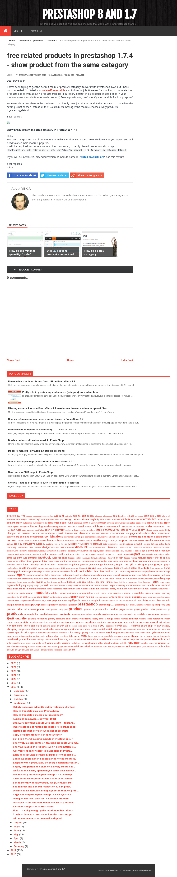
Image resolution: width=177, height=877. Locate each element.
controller (69, 540)
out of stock (124, 597)
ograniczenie (13, 597)
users (28, 643)
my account (106, 593)
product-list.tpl (163, 609)
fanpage (104, 558)
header (118, 568)
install (76, 575)
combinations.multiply (95, 537)
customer (72, 543)
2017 (14, 850)
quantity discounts (56, 619)
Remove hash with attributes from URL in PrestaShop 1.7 (41, 381)
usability (16, 643)
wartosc (31, 647)
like (97, 582)
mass (129, 585)
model (167, 589)
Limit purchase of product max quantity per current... (44, 778)
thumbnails (165, 636)
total (54, 639)
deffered (154, 544)
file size (16, 561)
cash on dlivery (72, 530)
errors (94, 554)
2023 (14, 671)
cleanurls (104, 533)
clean (75, 533)
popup (35, 604)
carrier (148, 526)
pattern (37, 600)
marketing (120, 585)
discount (81, 547)
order (74, 596)
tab (71, 636)
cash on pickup (87, 530)
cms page (130, 533)
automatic (27, 523)
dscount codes (14, 554)
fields (9, 561)
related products (86, 622)
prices (40, 609)
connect (12, 540)
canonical (110, 526)
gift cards (135, 564)
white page (57, 647)
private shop (57, 609)
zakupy (18, 650)
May (16, 834)
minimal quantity (108, 589)
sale (33, 626)
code (144, 533)
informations (38, 575)
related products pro (92, 157)
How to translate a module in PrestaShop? (38, 714)
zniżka (65, 650)
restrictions (134, 622)
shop (21, 629)
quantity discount (37, 619)
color (9, 537)
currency (40, 544)
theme (135, 636)
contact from (31, 540)
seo (102, 625)
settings (135, 626)
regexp (10, 622)
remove (111, 622)
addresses (107, 516)
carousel (131, 526)
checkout (35, 533)
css (15, 544)
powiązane (64, 605)
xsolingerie (136, 647)
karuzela (22, 578)
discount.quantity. (97, 547)
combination (37, 537)
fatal (110, 558)
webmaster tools (44, 647)
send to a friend (91, 626)
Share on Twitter (57, 175)
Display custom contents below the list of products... (44, 802)
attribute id (136, 519)
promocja (76, 614)
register (24, 622)
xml (128, 646)
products (68, 75)
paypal (67, 600)
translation (92, 639)
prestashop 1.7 (106, 605)
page (150, 597)
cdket (134, 530)
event (101, 554)
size (82, 629)
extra (167, 554)
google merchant (28, 568)
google (158, 564)
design (46, 547)
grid (63, 568)
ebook (38, 554)
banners (110, 523)
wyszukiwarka (118, 647)
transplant (116, 639)
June (17, 830)
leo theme (52, 582)
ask (61, 519)
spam (149, 629)
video (100, 643)
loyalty (22, 585)
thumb (156, 636)
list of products (130, 582)
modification (12, 593)
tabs (84, 636)
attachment (105, 519)
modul (22, 593)
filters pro (58, 561)
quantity (21, 618)
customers (85, 543)
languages (11, 582)
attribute (125, 519)
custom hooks (60, 544)
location (147, 582)
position (53, 605)
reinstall (52, 622)
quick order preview (75, 619)
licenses (81, 581)
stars (91, 633)
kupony (131, 578)
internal (116, 575)
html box (99, 571)
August (18, 822)
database (97, 544)
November (20, 695)
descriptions (35, 547)
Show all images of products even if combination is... (44, 746)
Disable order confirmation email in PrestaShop (36, 440)
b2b (45, 523)
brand (81, 526)
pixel (158, 600)
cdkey (141, 529)
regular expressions (39, 622)
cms (121, 533)
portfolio (45, 605)
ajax (159, 516)
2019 (14, 683)
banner (102, 523)
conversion (80, 540)
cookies (97, 540)
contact (21, 540)
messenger (69, 589)
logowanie (12, 585)
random (102, 619)
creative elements (154, 540)
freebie (19, 565)
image (167, 571)
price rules (30, 609)
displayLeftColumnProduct (19, 551)
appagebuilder (52, 519)
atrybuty (94, 519)
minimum (122, 589)
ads (132, 516)
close (115, 533)
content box (44, 540)
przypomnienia (126, 614)
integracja (95, 575)
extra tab (11, 558)
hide (146, 567)
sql (69, 632)
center (161, 530)
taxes (100, 636)
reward (154, 622)
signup (67, 629)
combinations (53, 536)
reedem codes (145, 619)
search (60, 626)
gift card (123, 564)
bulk (94, 526)
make (75, 585)
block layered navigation (18, 526)
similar (76, 629)
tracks (72, 639)
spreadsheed (52, 633)
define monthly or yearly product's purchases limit (42, 782)
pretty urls (164, 605)
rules (27, 626)
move (63, 593)
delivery (11, 547)
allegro (24, 519)
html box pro (112, 571)
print (48, 609)
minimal (95, 588)
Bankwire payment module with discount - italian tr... (44, 722)
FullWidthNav (64, 565)
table (77, 636)
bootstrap (53, 526)
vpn (168, 643)
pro (66, 609)
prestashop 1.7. (122, 605)
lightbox (91, 582)
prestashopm (136, 605)
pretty (156, 605)
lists (140, 582)
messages (57, 589)
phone (92, 600)
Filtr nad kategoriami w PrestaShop (33, 806)
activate (68, 516)
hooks (82, 571)
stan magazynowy (80, 633)
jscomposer (12, 578)
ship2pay (166, 626)
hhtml (140, 568)
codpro (167, 533)
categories (112, 529)
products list (31, 614)
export (135, 554)
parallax (10, 600)
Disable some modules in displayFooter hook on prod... (46, 790)
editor (45, 554)
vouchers (160, 643)
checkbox (25, 533)
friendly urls (37, 564)
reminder (102, 622)
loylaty (30, 585)
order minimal (87, 597)
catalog (99, 529)
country (113, 540)
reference (158, 619)
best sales (130, 523)
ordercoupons (101, 597)
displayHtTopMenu (161, 547)
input (53, 575)
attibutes (116, 519)
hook (74, 571)
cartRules (39, 530)
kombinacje (81, 578)
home (167, 568)
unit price (144, 639)
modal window (157, 589)
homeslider (65, 571)
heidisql (126, 568)
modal (145, 589)
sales (39, 626)
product (75, 609)
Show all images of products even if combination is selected (44, 482)
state (96, 633)
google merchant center (49, 568)
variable (57, 643)
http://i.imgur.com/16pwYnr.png (134, 571)
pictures (146, 600)
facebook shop (59, 558)
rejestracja (62, 622)
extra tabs (22, 558)
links (116, 582)
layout (39, 582)
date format (108, 544)
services (127, 626)
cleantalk (95, 533)
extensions (159, 554)
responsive (121, 622)
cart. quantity (28, 530)
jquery (167, 575)
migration (85, 589)
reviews (144, 622)
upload (162, 639)
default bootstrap (125, 544)
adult (146, 516)
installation (85, 575)
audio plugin (164, 519)
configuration (163, 537)
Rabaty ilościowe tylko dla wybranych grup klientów (44, 707)
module (41, 592)
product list (101, 609)
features (151, 558)
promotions (86, 614)
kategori (48, 578)
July (16, 826)
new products (126, 593)
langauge (145, 578)
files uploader (33, 561)
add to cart (79, 515)
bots (69, 526)
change (11, 533)
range (110, 619)
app (43, 519)
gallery (75, 564)
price (19, 609)
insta (59, 575)
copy (105, 540)
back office (53, 523)
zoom (72, 650)
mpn (74, 593)
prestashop (88, 604)
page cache (158, 597)
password (28, 600)
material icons (140, 585)
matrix (150, 585)
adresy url (125, 516)
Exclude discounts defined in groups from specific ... (44, 754)
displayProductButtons (103, 551)
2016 (14, 854)
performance (81, 600)
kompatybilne (108, 578)
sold (139, 629)
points (28, 605)
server (118, 626)
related (80, 75)
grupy (99, 568)
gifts (144, 564)
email (60, 554)
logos (167, 582)
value (50, 643)
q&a (10, 618)
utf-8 (44, 643)
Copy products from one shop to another (37, 734)
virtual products (111, 643)
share (144, 626)
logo (162, 582)
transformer (80, 639)
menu (22, 588)
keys (63, 578)
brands (88, 526)
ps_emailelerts (140, 614)
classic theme (64, 533)
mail (46, 585)
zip (60, 650)
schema (46, 626)
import (20, 575)
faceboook (73, 558)
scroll (53, 626)
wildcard (78, 646)
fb (114, 557)
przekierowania (110, 614)
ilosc (161, 571)
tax (95, 636)
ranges (117, 619)
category (56, 75)
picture (137, 600)
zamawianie (35, 650)
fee (158, 558)
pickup (119, 600)
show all (59, 629)
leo (45, 582)
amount (32, 519)
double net (129, 551)
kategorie (56, 578)
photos (99, 600)
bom (46, 526)
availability (38, 523)
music (97, 593)
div (122, 551)
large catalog (29, 582)
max (157, 585)
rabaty (95, 619)
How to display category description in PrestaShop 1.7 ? (41, 461)
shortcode (36, 629)
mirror (130, 589)
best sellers (141, 523)
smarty (94, 629)
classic (52, 533)
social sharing (129, 629)
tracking (64, 639)
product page (117, 609)
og (168, 593)
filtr (65, 561)
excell (119, 554)
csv (20, 543)
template (108, 636)
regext (17, 622)
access (29, 516)
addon (90, 516)
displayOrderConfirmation (44, 551)
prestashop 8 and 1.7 (89, 14)
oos (29, 597)
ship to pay (154, 626)
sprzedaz (63, 633)
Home (70, 360)
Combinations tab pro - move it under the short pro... (44, 814)
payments (57, 600)
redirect (133, 618)
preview (11, 609)
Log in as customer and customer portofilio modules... (45, 758)
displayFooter (125, 547)
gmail (150, 565)
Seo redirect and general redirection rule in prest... (42, 786)
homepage (25, 571)
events (108, 554)
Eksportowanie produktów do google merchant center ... (46, 762)
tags (90, 636)
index (29, 575)
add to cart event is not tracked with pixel (37, 818)
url (168, 639)
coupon (122, 540)
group (69, 568)
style (15, 636)
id (157, 571)
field (168, 558)
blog (40, 526)
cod (138, 533)
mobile (138, 589)
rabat (88, 619)
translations (105, 639)
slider (88, 629)
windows (98, 647)
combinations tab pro (74, 537)
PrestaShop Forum (142, 870)
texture (127, 636)
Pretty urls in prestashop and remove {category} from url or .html (60, 392)
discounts (112, 547)
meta (78, 589)
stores (131, 633)
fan (79, 558)
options (66, 597)
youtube (150, 647)
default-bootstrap (142, 544)
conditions (148, 536)
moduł (29, 593)
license (71, 582)
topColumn (45, 639)
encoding (76, 554)
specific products (38, 633)
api (38, 519)
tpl (57, 639)
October (19, 699)
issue (139, 575)
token (33, 639)
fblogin (119, 558)
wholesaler (68, 647)
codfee (160, 533)
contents (58, 540)
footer (104, 561)
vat (82, 643)
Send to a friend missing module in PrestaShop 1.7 (43, 738)
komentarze (94, 578)
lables (138, 578)
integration (106, 575)
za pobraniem (162, 646)
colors (15, 537)
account (59, 515)
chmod (44, 533)
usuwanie (36, 643)
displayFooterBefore (142, 547)
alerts (164, 516)
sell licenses (71, 626)
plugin (10, 605)
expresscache (147, 554)
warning (23, 647)
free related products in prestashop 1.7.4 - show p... (43, 774)
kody (72, 578)
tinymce (21, 639)
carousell (140, 526)
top (38, 639)
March (18, 842)
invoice (124, 575)
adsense (139, 516)
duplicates (26, 554)
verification (91, 643)
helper (134, 568)
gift (116, 564)
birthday (159, 523)
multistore (87, 593)
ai (155, 516)
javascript (158, 575)
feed (162, 557)
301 (18, 516)
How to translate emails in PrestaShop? (36, 711)
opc (34, 597)
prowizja (97, 614)
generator (94, 564)
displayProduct (64, 551)
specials (10, 633)
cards (124, 526)
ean (33, 554)
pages (167, 597)
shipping (12, 629)
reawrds (124, 619)
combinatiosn (112, 537)
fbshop (134, 558)
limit (102, 582)
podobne (19, 605)
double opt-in (141, 551)
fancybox (95, 558)
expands (127, 554)
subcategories (25, 636)
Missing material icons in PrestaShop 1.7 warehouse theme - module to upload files (57, 408)
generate (84, 565)
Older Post (127, 360)
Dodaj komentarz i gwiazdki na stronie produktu (36, 450)
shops (27, 629)
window (89, 646)
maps (112, 585)
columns (24, 537)
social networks (113, 629)
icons (152, 571)
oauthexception (153, 593)
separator (110, 626)
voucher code (147, 643)
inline (47, 575)
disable (70, 547)
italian (145, 575)
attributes (149, 519)
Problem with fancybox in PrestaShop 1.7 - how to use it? (42, 429)
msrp (79, 593)
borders (62, 526)
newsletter (139, 593)
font (79, 561)
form (120, 561)
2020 (14, 679)
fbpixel (127, 558)
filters (50, 561)
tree (124, 639)
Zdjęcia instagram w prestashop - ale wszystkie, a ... (43, 794)
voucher (133, 642)
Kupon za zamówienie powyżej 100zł (34, 718)
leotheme (62, 582)
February (19, 846)
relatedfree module (53, 90)
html (90, 571)
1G (14, 516)
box (74, 526)
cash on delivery (54, 529)
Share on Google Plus (90, 175)
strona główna (152, 633)
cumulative (29, 544)
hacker (111, 568)
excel (114, 554)
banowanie (120, 523)
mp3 (69, 593)
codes (152, 533)
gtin (105, 568)
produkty (65, 614)
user (23, 643)
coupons (132, 540)
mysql (116, 593)
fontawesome (88, 561)
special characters (161, 629)
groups (92, 567)
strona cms (140, 633)
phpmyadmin (109, 600)
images (11, 575)
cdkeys (149, 530)
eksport (52, 554)
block (167, 522)
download (153, 551)
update (153, 639)
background (66, 523)
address (98, 516)
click (111, 533)
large (19, 582)
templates (118, 636)
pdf (72, 600)
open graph (42, 597)
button (101, 526)
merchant (31, 589)
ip (130, 575)
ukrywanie (134, 639)
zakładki (10, 650)
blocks (33, 526)
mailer (62, 585)
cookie (89, 540)
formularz (128, 561)
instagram (67, 575)
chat (18, 533)
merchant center (44, 589)
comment (124, 537)
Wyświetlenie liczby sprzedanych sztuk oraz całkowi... (45, 770)
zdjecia (55, 650)
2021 (14, 675)
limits (109, 582)
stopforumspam (120, 633)
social (101, 629)
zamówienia (46, 650)
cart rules (16, 530)
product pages (133, 609)
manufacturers (101, 585)
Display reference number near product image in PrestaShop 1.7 (45, 419)
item (150, 575)
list (120, 582)
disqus (117, 551)
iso (134, 575)
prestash (73, 605)
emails (67, 554)
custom (49, 544)
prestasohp (147, 605)
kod (68, 578)
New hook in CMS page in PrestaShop (30, 472)
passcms (19, 600)
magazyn (38, 585)
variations (75, 643)
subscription (52, 636)
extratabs (33, 558)
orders (113, 596)
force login (113, 561)
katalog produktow (35, 578)
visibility (123, 643)
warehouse (12, 646)
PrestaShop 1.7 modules (120, 870)
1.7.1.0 (10, 516)
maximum (12, 588)
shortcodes (48, 629)
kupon (124, 578)
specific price (22, 632)
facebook (44, 557)
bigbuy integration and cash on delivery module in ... (44, 766)
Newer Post (13, 360)
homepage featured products (45, 571)
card (117, 526)
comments (135, 536)
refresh (167, 619)
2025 (14, 663)
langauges (155, 578)
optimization (56, 597)
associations (81, 519)
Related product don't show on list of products (40, 730)
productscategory (49, 614)
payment (46, 600)
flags (74, 561)
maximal (165, 585)
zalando (25, 650)
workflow (107, 647)
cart (163, 526)
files (22, 561)
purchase (153, 614)
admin (116, 516)
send (80, 626)
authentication (14, 523)
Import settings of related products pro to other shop (44, 726)
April (17, 838)
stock (109, 632)
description (23, 547)
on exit (23, 597)
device (63, 547)
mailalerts (54, 585)
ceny (167, 530)
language (165, 578)
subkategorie (39, 636)
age (152, 516)
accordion (49, 516)
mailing (69, 585)
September (20, 703)
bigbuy (150, 523)
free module (144, 561)
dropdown (164, 551)
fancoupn (86, 558)
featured (142, 558)
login (155, 581)
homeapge (12, 571)
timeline (11, 639)
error (87, 554)
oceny (163, 593)
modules (53, 593)
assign (68, 519)
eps (82, 554)
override (137, 596)
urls (9, 643)
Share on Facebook (25, 175)
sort (143, 629)
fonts (97, 561)
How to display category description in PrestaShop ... (44, 810)
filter (44, 561)
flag (69, 561)
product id (89, 609)
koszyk (118, 578)
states (102, 632)
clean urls (84, 533)
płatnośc (166, 600)
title (28, 639)
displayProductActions (81, 551)
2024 (14, 667)
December (20, 690)
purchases (165, 614)
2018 (14, 687)
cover (141, 540)
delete (167, 544)
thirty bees (146, 636)
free (135, 561)
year (144, 647)
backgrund (79, 523)
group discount (79, 568)
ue (128, 639)
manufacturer (86, 585)
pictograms (128, 600)
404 (23, 516)
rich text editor (15, 626)
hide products (156, 568)
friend (26, 564)
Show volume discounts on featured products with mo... (46, 742)
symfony (64, 636)
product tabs (148, 609)
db (115, 544)
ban (86, 523)
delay (161, 544)
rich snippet (164, 622)
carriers (156, 526)
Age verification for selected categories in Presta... (43, 750)
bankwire (93, 523)
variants (66, 643)
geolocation (106, 564)
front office (51, 564)
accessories (38, 516)
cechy (155, 530)
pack (145, 597)
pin (153, 600)
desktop (55, 547)
